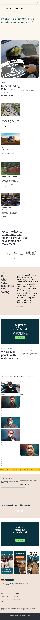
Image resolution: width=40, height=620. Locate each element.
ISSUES (3, 82)
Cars (4, 118)
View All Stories (24, 359)
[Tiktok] (34, 593)
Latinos (16, 505)
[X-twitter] (33, 593)
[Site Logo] (7, 580)
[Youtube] (31, 593)
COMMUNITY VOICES (4, 272)
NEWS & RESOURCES (6, 478)
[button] (18, 511)
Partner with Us (29, 259)
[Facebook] (29, 593)
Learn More (4, 126)
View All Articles (24, 484)
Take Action (6, 32)
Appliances (6, 207)
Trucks (4, 147)
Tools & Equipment (9, 177)
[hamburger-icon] (37, 2)
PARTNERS (4, 228)
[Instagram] (28, 593)
